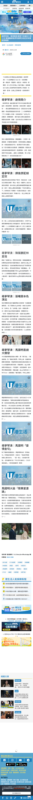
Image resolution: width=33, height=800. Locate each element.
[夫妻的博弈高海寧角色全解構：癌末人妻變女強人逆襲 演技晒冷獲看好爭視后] (7, 708)
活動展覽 (4, 768)
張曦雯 (20, 562)
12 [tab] (21, 12)
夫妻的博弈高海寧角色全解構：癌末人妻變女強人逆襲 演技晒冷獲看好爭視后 (22, 707)
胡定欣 (24, 565)
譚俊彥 (12, 569)
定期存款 (27, 8)
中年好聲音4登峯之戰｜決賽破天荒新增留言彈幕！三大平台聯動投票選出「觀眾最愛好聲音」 (22, 696)
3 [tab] (16, 10)
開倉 (13, 768)
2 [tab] (14, 10)
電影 (11, 565)
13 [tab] (13, 14)
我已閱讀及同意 (16, 793)
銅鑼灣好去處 (5, 770)
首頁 (3, 45)
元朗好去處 (14, 770)
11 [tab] (19, 12)
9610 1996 (10, 557)
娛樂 (16, 691)
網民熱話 (3, 780)
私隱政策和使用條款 (19, 788)
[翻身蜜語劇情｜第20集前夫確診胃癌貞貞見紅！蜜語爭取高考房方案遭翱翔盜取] (7, 718)
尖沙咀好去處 (19, 768)
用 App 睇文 (26, 53)
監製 (25, 569)
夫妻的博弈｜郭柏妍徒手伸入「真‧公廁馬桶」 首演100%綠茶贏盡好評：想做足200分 (22, 686)
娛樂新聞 (21, 8)
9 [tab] (16, 12)
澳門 (17, 565)
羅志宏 (7, 50)
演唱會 (5, 6)
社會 (10, 772)
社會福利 (4, 774)
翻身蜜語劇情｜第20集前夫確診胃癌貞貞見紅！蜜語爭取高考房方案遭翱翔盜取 (21, 717)
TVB (4, 572)
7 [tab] (13, 12)
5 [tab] (19, 10)
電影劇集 (18, 45)
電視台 (19, 569)
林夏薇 (5, 565)
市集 (9, 768)
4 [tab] (18, 10)
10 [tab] (18, 12)
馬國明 (5, 569)
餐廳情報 (16, 772)
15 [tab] (16, 14)
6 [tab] (21, 10)
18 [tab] (21, 14)
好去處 (5, 562)
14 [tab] (14, 14)
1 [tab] (13, 10)
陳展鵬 (27, 562)
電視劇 (16, 572)
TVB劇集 (12, 562)
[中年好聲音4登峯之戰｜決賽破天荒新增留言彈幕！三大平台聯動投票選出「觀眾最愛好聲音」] (7, 697)
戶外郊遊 (22, 772)
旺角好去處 (4, 772)
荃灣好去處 (22, 770)
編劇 (10, 572)
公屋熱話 (14, 8)
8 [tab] (14, 12)
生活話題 (10, 45)
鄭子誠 (23, 572)
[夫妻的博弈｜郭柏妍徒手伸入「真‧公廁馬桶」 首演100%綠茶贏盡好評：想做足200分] (7, 686)
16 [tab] (18, 14)
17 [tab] (19, 14)
